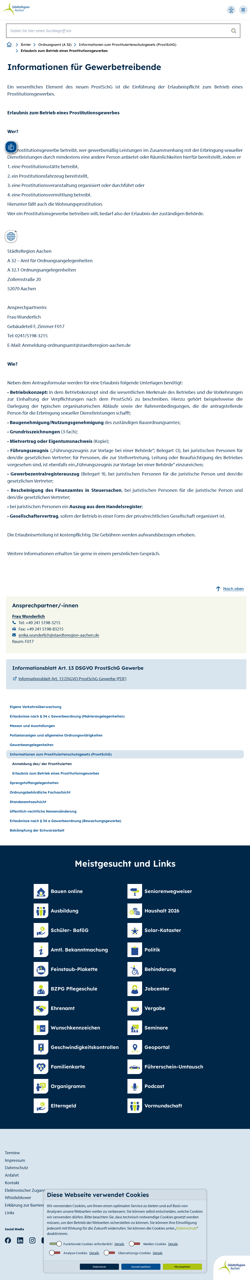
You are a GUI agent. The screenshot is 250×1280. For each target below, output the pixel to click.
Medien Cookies (154, 1244)
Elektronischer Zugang (25, 1190)
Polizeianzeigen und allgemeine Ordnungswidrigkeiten (56, 735)
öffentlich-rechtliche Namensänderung (43, 811)
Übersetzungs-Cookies (134, 1253)
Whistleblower (18, 1197)
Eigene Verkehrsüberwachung (35, 707)
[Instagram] (32, 1240)
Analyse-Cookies (75, 1253)
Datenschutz (186, 1228)
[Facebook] (8, 1240)
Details (119, 1244)
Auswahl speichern (141, 1266)
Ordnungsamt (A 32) (55, 44)
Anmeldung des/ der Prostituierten (42, 764)
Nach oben (233, 588)
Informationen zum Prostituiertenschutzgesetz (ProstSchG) (127, 44)
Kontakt (12, 1182)
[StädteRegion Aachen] (16, 9)
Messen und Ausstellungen (32, 726)
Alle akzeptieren (182, 1266)
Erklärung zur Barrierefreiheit (31, 1205)
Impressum (15, 1160)
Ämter (26, 44)
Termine (12, 1152)
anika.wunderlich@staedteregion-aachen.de (59, 635)
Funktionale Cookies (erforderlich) (88, 1244)
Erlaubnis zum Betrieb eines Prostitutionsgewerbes (55, 773)
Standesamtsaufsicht (28, 802)
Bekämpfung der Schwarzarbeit (37, 830)
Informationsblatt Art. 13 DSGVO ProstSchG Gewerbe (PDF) (72, 678)
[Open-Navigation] (244, 10)
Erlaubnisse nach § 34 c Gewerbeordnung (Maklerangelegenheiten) (67, 716)
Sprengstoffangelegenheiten (34, 783)
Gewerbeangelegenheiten (31, 745)
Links (9, 1212)
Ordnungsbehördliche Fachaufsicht (40, 792)
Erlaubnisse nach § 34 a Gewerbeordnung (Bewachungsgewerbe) (65, 821)
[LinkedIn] (20, 1240)
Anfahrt (12, 1175)
